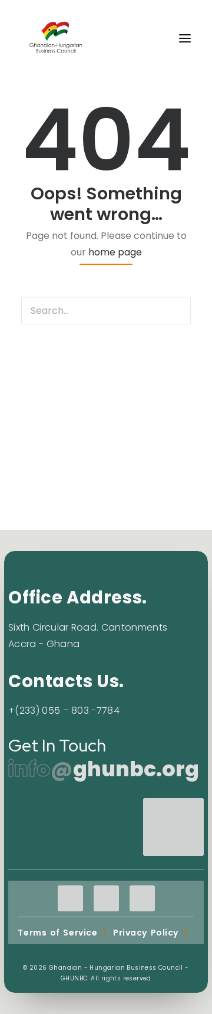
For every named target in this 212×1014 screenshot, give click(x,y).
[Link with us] (173, 839)
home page (115, 252)
